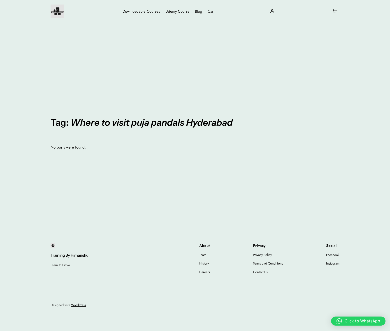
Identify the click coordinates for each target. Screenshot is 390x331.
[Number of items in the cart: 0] (334, 11)
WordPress (78, 305)
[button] (358, 321)
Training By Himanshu (69, 255)
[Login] (272, 11)
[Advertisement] (195, 58)
